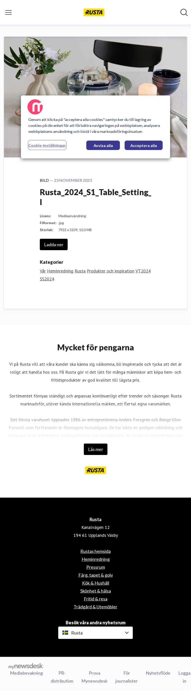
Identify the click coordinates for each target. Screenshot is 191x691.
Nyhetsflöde (158, 673)
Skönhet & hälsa (95, 591)
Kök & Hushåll (95, 583)
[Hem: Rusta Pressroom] (94, 12)
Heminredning (60, 271)
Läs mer (95, 449)
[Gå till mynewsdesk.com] (26, 666)
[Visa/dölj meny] (8, 12)
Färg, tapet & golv (95, 575)
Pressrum (95, 567)
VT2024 (143, 271)
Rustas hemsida (95, 551)
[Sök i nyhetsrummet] (184, 12)
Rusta (80, 271)
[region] (95, 126)
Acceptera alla (143, 145)
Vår (43, 271)
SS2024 (47, 279)
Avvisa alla (103, 145)
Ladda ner (53, 244)
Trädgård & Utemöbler (95, 606)
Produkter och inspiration (110, 271)
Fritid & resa (95, 598)
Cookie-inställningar (47, 145)
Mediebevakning (26, 673)
